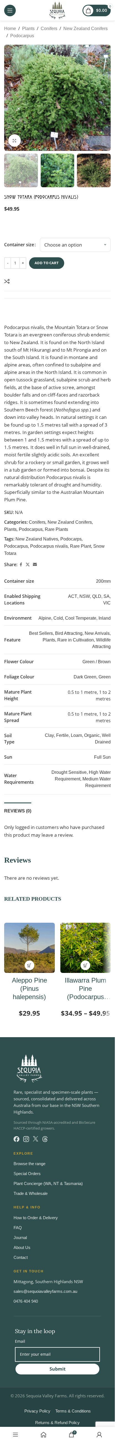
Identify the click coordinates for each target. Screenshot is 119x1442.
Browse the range (29, 1163)
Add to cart (47, 262)
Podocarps (71, 539)
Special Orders (27, 1173)
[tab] (17, 810)
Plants (28, 28)
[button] (9, 97)
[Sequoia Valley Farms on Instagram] (26, 1139)
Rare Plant (80, 546)
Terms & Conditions (73, 1411)
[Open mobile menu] (10, 10)
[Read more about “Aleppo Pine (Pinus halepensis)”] (29, 965)
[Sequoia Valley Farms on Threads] (45, 1139)
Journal (20, 1237)
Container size (19, 245)
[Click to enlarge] (14, 140)
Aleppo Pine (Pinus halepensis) (29, 988)
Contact (21, 1257)
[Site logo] (57, 10)
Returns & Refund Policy (57, 1422)
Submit (58, 1369)
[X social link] (27, 564)
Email (20, 1341)
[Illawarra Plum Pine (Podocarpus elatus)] (85, 948)
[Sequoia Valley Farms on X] (35, 1139)
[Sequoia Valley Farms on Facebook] (16, 1139)
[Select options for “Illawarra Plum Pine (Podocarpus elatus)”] (85, 965)
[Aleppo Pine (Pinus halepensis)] (29, 948)
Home (10, 28)
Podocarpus (22, 35)
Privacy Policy (37, 1411)
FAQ (18, 1227)
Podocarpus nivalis (49, 546)
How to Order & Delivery (36, 1217)
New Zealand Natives (36, 539)
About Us (22, 1247)
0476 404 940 (26, 1301)
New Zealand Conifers (85, 28)
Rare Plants (56, 529)
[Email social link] (34, 564)
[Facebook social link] (20, 564)
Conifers (49, 28)
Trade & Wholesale (31, 1193)
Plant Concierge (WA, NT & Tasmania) (48, 1183)
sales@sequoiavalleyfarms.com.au (45, 1291)
